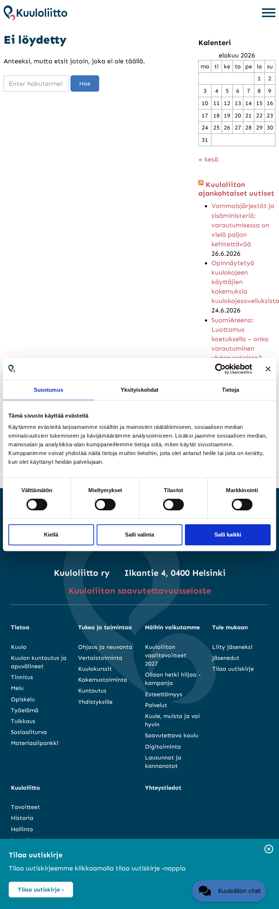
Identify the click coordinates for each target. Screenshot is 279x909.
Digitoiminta (163, 746)
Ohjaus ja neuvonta (105, 646)
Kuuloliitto (25, 787)
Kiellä (51, 534)
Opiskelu (23, 699)
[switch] (98, 502)
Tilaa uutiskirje (233, 668)
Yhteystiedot (163, 787)
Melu (17, 688)
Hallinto (22, 829)
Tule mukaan (230, 627)
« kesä (208, 159)
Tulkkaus (23, 721)
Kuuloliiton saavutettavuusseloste (139, 590)
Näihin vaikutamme (172, 627)
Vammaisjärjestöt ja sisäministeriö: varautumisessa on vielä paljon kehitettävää (242, 225)
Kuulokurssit (95, 668)
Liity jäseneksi (232, 646)
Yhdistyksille (95, 701)
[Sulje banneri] (268, 368)
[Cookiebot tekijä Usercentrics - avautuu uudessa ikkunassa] (220, 368)
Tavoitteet (25, 807)
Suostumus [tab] (48, 390)
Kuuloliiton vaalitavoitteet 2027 (165, 655)
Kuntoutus (92, 690)
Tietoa (20, 627)
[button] (229, 891)
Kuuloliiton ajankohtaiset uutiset (236, 189)
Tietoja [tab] (230, 390)
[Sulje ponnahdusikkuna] (269, 849)
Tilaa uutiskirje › (41, 889)
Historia (22, 817)
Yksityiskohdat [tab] (139, 390)
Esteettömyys (163, 694)
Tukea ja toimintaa (105, 627)
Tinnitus (22, 677)
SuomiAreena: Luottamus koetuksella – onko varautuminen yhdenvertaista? (239, 339)
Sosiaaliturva (29, 732)
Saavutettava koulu (171, 735)
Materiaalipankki (34, 742)
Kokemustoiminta (102, 679)
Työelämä (25, 710)
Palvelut (156, 705)
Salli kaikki (227, 534)
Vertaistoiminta (100, 657)
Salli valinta (139, 534)
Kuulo (19, 646)
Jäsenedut (225, 657)
